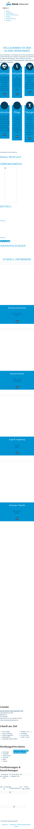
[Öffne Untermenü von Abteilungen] (13, 13)
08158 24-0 (7, 718)
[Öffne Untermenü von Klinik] (9, 11)
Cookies (16, 826)
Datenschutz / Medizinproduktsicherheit (20, 824)
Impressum (5, 824)
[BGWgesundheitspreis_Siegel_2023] (14, 787)
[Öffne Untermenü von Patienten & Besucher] (17, 15)
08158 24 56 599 (17, 718)
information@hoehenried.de (11, 720)
